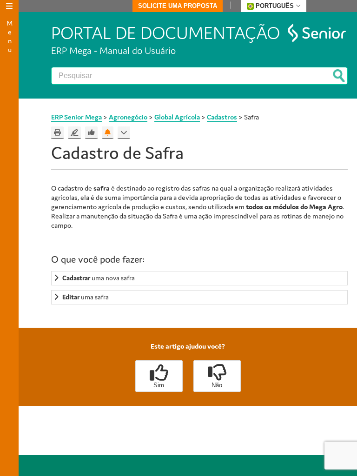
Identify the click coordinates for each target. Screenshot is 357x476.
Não (217, 385)
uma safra (85, 297)
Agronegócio (128, 116)
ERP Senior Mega (76, 116)
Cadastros (222, 116)
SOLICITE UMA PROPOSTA (177, 5)
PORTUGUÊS (275, 5)
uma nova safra (98, 278)
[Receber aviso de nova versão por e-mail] (107, 132)
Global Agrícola (177, 116)
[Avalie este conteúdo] (91, 132)
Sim (158, 385)
